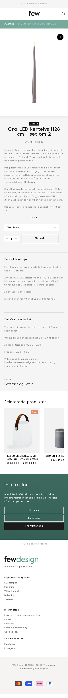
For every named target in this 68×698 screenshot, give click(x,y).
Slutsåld (40, 239)
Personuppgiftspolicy (15, 628)
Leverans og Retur (18, 384)
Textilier (8, 599)
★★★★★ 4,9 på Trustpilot (19, 567)
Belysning (9, 595)
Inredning (9, 587)
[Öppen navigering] (5, 14)
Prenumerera (34, 689)
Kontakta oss (11, 619)
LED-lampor (10, 583)
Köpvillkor (9, 624)
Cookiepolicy (11, 632)
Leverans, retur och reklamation (22, 615)
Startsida (9, 24)
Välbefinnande (12, 591)
